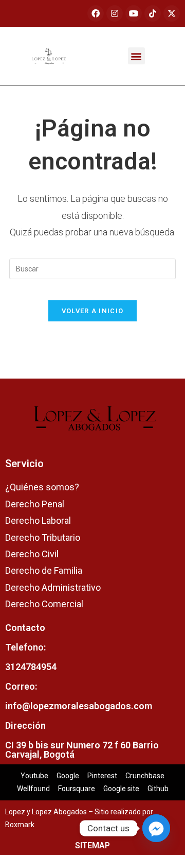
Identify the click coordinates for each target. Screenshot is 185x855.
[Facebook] (95, 13)
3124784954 (31, 666)
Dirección (25, 725)
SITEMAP (92, 845)
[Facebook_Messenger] (156, 828)
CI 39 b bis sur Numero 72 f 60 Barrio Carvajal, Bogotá (82, 750)
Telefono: (25, 647)
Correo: (21, 686)
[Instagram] (114, 13)
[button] (136, 55)
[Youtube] (133, 13)
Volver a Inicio (93, 311)
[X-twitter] (171, 13)
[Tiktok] (152, 13)
